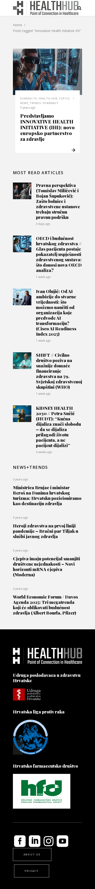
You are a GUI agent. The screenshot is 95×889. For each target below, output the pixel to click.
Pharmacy (51, 103)
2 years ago (20, 589)
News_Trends (30, 103)
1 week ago (43, 277)
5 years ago (28, 108)
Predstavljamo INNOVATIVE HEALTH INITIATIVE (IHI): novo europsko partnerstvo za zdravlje (47, 127)
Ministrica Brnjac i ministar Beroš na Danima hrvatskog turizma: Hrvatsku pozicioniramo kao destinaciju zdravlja (47, 495)
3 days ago (43, 224)
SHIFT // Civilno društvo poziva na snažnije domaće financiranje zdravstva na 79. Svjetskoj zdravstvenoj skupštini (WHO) (59, 371)
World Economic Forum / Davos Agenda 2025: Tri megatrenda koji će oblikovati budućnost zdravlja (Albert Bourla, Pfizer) (45, 605)
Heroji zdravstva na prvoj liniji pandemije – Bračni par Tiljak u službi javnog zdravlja (45, 531)
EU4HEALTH (28, 98)
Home (17, 25)
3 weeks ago (44, 452)
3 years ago (20, 479)
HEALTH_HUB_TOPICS (54, 98)
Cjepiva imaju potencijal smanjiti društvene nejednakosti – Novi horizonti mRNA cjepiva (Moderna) (46, 566)
